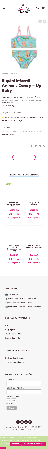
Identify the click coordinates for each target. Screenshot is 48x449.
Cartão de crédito (13, 334)
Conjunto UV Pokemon (34, 203)
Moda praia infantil (21, 131)
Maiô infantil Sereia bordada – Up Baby (14, 204)
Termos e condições (14, 362)
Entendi (15, 444)
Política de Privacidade (33, 444)
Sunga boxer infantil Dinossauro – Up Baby (14, 248)
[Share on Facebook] (31, 146)
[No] (3, 448)
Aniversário (13, 396)
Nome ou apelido (15, 388)
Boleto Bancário (12, 338)
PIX (6, 325)
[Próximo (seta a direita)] (44, 218)
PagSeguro (10, 330)
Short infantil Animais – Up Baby (34, 246)
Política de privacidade (15, 358)
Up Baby (14, 74)
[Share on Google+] (44, 146)
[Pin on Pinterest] (39, 146)
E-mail (10, 380)
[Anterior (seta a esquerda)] (4, 218)
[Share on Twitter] (35, 146)
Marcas (5, 74)
